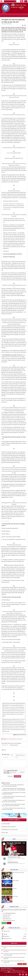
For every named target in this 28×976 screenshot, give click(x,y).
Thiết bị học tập (6, 916)
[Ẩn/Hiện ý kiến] (12, 755)
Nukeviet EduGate (13, 972)
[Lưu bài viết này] (25, 25)
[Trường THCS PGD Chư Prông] (5, 7)
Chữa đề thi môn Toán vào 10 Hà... (14, 857)
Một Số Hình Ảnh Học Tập (18, 872)
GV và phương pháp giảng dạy (9, 913)
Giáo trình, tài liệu (7, 915)
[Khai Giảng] (7, 899)
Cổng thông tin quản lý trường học (9, 826)
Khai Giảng (15, 896)
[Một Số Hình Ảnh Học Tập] (7, 875)
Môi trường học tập (7, 918)
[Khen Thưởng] (7, 883)
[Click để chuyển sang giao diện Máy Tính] (23, 974)
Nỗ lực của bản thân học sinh (9, 920)
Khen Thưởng (16, 880)
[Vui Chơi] (7, 891)
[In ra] (22, 25)
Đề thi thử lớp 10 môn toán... (13, 862)
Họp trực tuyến (5, 832)
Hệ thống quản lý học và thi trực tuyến (9, 829)
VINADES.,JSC (24, 972)
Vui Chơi (15, 888)
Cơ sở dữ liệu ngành (6, 823)
